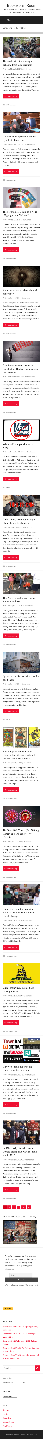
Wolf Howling (28, 841)
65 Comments (11, 105)
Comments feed (8, 1422)
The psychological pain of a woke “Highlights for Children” (20, 213)
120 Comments (11, 488)
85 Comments (11, 333)
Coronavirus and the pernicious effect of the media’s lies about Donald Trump (19, 912)
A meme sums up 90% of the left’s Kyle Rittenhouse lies (20, 138)
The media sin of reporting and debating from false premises (18, 62)
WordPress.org (8, 1426)
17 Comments (11, 566)
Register (6, 1410)
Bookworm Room (21, 5)
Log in (5, 1414)
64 (24, 1207)
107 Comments (11, 1031)
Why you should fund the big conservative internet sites (17, 1068)
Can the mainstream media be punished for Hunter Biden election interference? (21, 369)
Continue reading (10, 96)
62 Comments (11, 644)
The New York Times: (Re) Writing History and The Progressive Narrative (21, 833)
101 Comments (11, 720)
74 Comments (11, 180)
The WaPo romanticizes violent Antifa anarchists (19, 599)
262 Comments (11, 956)
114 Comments (11, 798)
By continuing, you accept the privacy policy (23, 1285)
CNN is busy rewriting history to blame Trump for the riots (19, 521)
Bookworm (27, 69)
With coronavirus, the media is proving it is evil (18, 989)
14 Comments (11, 877)
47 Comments (11, 412)
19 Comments (11, 258)
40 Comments (11, 1113)
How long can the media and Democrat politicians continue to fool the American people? (19, 755)
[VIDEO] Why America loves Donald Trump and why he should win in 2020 (20, 1151)
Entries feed (7, 1418)
